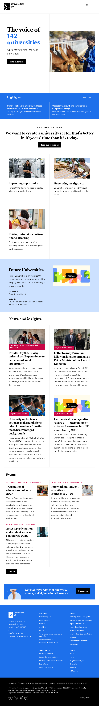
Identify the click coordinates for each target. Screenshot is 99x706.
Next (90, 97)
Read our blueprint (49, 145)
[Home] (14, 6)
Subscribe (83, 591)
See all (12, 571)
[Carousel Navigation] (87, 97)
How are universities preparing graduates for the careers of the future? (26, 303)
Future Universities (16, 294)
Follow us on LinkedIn (21, 698)
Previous (85, 97)
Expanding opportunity (23, 183)
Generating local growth (69, 183)
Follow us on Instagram (11, 698)
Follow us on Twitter (16, 698)
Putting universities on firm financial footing (26, 236)
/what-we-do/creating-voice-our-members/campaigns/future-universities (26, 110)
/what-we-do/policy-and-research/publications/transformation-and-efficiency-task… (72, 110)
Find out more (16, 62)
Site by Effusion (85, 698)
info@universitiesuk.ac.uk (20, 636)
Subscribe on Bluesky (26, 698)
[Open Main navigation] (92, 5)
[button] (87, 5)
